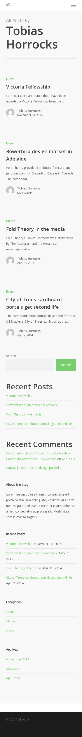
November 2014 (17, 659)
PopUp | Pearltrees (20, 468)
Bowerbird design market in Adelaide (32, 405)
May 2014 (13, 669)
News (10, 79)
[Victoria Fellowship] (41, 98)
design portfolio (50, 468)
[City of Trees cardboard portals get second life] (41, 315)
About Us (68, 459)
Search (11, 356)
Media (11, 221)
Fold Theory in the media (24, 414)
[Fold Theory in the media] (41, 244)
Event (10, 143)
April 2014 (13, 678)
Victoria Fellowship (19, 396)
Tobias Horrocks (29, 111)
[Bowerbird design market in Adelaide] (41, 169)
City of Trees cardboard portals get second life (39, 424)
